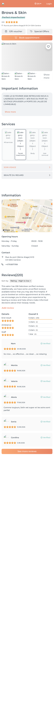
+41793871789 (11, 264)
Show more (10, 112)
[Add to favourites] (48, 46)
